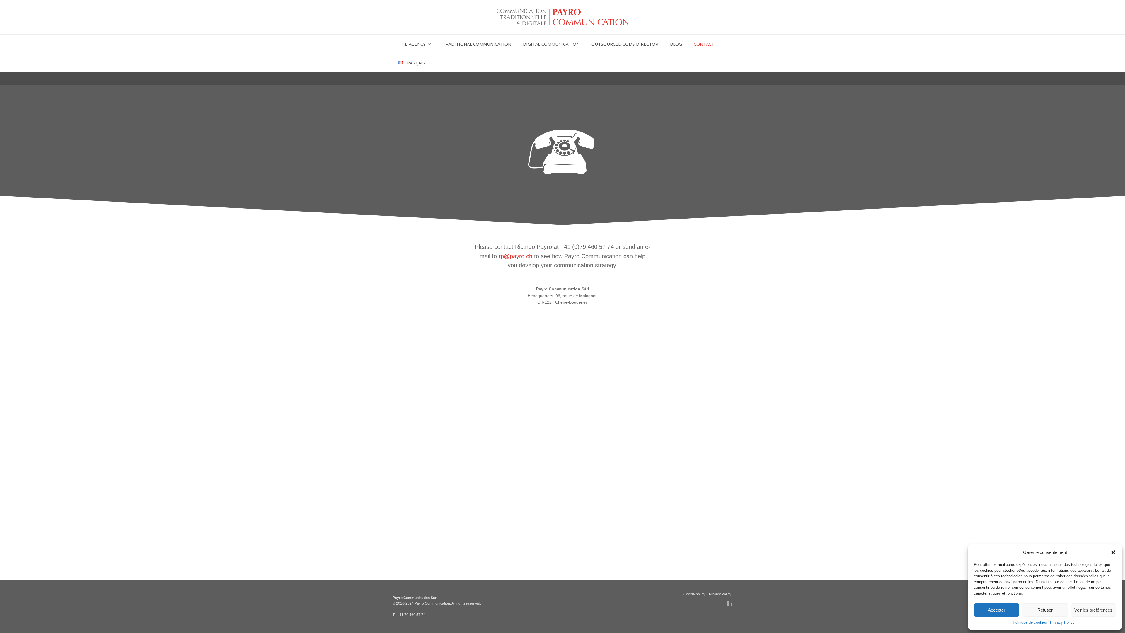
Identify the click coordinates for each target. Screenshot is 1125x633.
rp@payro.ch (515, 256)
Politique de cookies (1030, 622)
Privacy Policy (1062, 622)
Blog (676, 44)
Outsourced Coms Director (624, 44)
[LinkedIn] (727, 605)
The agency (412, 44)
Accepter (996, 610)
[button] (1113, 552)
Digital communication (551, 44)
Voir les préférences (1093, 610)
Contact (704, 44)
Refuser (1045, 610)
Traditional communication (477, 44)
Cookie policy (694, 594)
